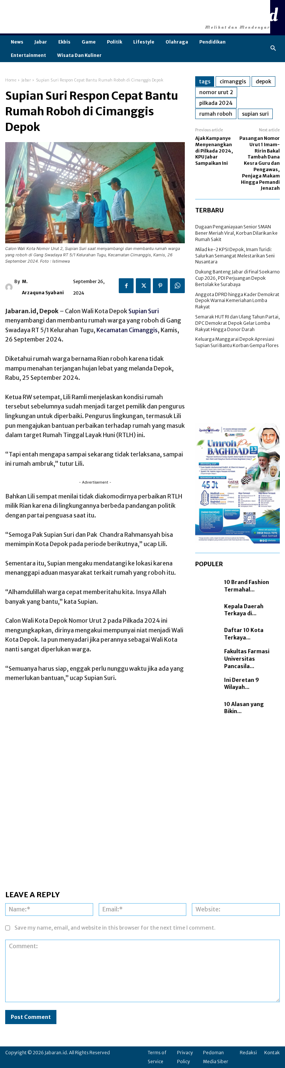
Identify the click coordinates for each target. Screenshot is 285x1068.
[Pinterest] (160, 285)
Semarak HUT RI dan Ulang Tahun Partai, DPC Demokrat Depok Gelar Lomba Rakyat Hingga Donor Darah (237, 323)
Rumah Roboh (215, 113)
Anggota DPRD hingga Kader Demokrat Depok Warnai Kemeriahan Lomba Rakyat (237, 301)
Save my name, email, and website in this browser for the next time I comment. (115, 927)
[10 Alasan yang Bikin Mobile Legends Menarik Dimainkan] (207, 708)
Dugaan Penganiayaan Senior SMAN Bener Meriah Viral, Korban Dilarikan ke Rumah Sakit (236, 233)
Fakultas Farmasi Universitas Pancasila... (246, 658)
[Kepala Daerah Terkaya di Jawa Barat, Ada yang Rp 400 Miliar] (207, 610)
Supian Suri (143, 311)
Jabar (26, 80)
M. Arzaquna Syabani (43, 287)
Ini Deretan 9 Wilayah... (241, 684)
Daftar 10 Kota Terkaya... (243, 634)
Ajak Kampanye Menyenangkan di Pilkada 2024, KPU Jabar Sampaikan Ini (214, 150)
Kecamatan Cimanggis (127, 330)
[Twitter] (143, 285)
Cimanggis (233, 81)
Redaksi (248, 1052)
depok (263, 81)
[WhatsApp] (177, 285)
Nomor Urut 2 (216, 92)
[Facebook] (126, 285)
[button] (273, 48)
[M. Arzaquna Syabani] (9, 287)
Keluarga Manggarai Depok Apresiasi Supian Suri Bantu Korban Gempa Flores (237, 342)
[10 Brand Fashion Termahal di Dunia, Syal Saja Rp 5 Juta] (207, 586)
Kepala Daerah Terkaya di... (243, 610)
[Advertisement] (135, 16)
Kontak (272, 1052)
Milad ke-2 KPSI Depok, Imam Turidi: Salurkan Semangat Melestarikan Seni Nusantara (235, 256)
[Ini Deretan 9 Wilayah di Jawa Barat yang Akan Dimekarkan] (207, 684)
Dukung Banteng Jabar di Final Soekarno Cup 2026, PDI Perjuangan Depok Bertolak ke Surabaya (237, 278)
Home (10, 80)
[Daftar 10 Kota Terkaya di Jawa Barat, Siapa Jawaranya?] (207, 634)
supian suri (255, 113)
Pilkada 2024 (216, 103)
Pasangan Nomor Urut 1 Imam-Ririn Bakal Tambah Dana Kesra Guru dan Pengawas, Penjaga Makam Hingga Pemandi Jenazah (259, 163)
